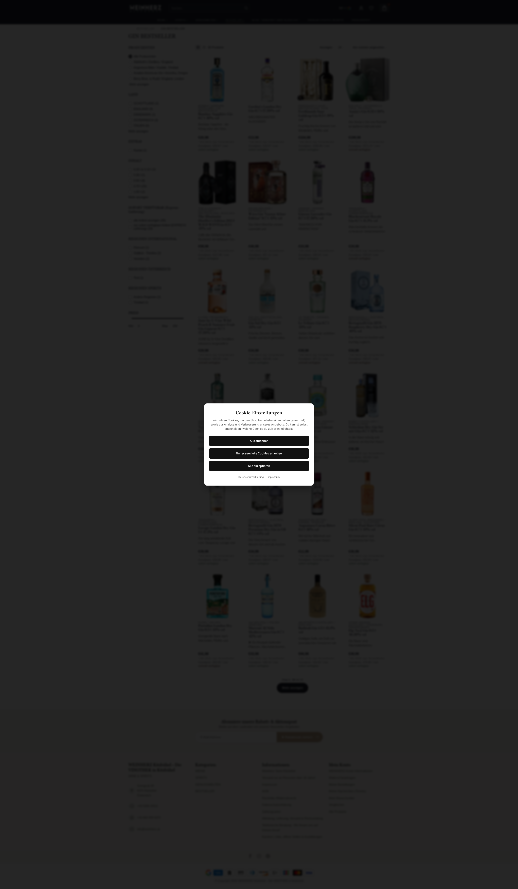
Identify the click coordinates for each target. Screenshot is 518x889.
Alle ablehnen (259, 440)
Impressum (273, 476)
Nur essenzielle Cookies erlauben (259, 453)
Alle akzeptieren (259, 466)
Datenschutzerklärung (251, 476)
